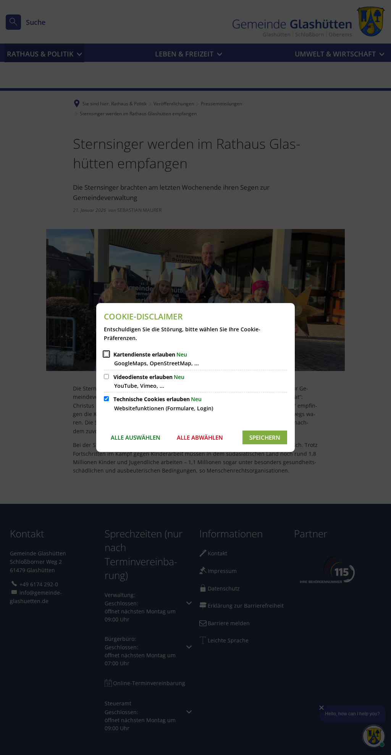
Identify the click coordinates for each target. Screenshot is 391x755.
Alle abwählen (200, 437)
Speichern (264, 437)
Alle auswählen (135, 437)
